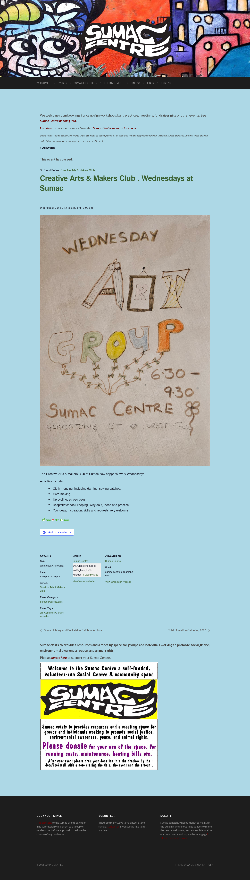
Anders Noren (196, 864)
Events (62, 83)
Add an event (44, 822)
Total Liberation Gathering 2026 (187, 630)
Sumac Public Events (51, 601)
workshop (45, 616)
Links (150, 83)
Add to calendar (57, 532)
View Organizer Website (118, 581)
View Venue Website (84, 581)
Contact (167, 83)
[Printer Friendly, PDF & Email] (55, 519)
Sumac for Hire (84, 83)
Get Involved (113, 83)
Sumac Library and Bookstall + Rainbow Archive (72, 630)
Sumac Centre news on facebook (114, 128)
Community (50, 612)
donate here (59, 658)
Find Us (135, 83)
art (41, 612)
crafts (61, 612)
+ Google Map (90, 574)
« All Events (47, 148)
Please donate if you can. (174, 837)
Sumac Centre (80, 561)
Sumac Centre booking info (58, 121)
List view (46, 128)
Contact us (113, 826)
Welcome (43, 83)
